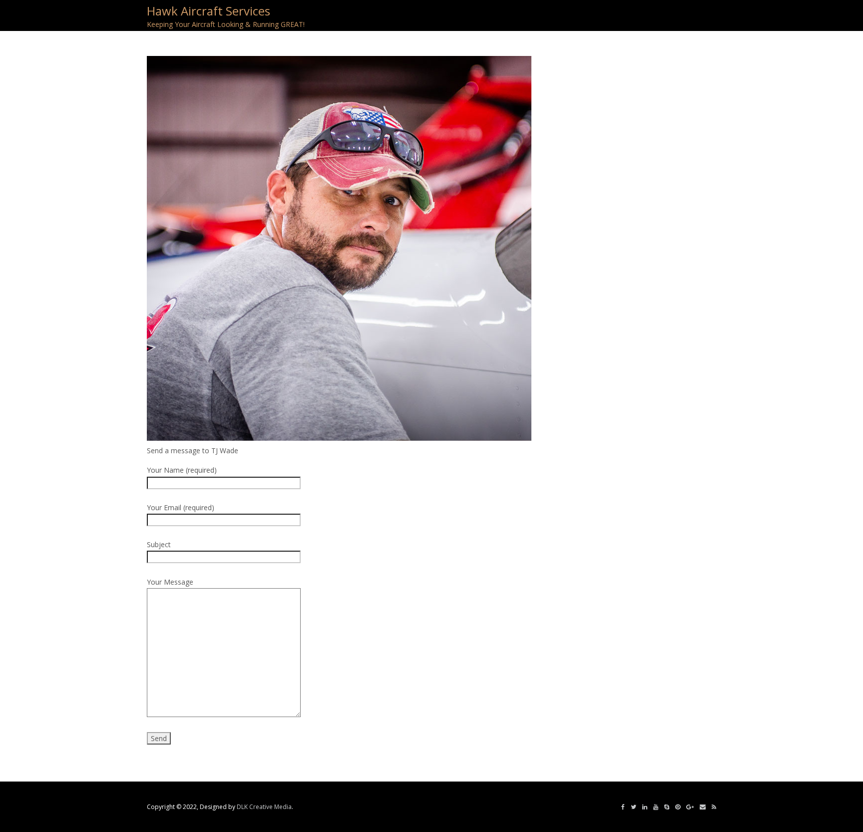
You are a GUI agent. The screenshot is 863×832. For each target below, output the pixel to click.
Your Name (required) (182, 470)
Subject (159, 544)
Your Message (170, 582)
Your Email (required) (180, 507)
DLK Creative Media (264, 807)
